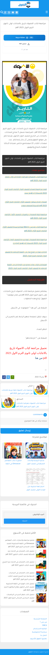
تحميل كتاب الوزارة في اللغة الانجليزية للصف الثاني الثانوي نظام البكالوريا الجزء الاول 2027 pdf (19, 587)
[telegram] (16, 12)
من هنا (38, 357)
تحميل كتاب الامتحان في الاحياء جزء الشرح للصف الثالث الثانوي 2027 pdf (18, 563)
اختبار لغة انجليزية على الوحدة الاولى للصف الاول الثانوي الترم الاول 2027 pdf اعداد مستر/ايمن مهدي (36, 489)
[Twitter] (8, 377)
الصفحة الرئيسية (40, 619)
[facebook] (5, 12)
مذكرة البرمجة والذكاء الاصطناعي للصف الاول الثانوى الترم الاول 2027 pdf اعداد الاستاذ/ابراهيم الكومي (35, 463)
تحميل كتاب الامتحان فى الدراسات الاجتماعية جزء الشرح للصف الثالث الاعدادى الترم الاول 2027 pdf (21, 576)
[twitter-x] (9, 12)
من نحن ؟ (43, 622)
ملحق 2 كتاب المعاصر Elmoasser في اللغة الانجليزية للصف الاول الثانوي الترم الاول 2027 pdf (13, 463)
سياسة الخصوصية (39, 632)
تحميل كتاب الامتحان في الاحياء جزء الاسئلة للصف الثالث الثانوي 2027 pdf (20, 553)
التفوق (30, 652)
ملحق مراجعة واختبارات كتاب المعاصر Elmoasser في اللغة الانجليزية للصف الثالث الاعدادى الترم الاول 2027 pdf (19, 543)
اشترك (24, 521)
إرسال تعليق (24, 431)
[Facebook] (4, 377)
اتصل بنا (43, 635)
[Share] (12, 377)
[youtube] (13, 12)
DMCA (44, 625)
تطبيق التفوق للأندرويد (38, 639)
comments (38, 415)
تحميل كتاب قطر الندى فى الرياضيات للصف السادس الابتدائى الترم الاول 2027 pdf (19, 598)
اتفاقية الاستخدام (40, 629)
